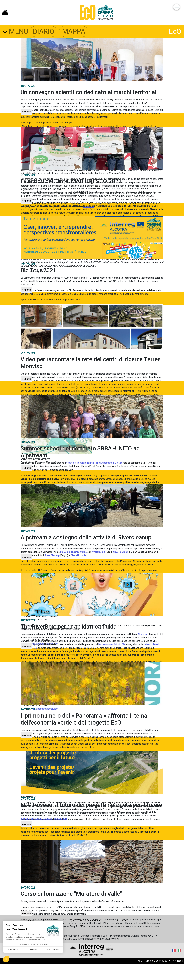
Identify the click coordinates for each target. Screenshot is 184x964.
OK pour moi (53, 949)
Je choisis (33, 949)
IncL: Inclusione (77, 925)
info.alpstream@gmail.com (44, 708)
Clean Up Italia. (79, 555)
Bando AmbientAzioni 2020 (112, 644)
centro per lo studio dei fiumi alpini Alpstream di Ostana (94, 462)
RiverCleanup (52, 555)
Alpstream (143, 634)
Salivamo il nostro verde (73, 552)
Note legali (177, 960)
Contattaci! (122, 920)
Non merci (13, 949)
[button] (6, 959)
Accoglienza (28, 920)
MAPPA (73, 31)
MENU (17, 31)
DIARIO (43, 31)
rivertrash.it (98, 552)
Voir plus (26, 111)
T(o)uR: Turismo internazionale (85, 920)
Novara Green (120, 552)
